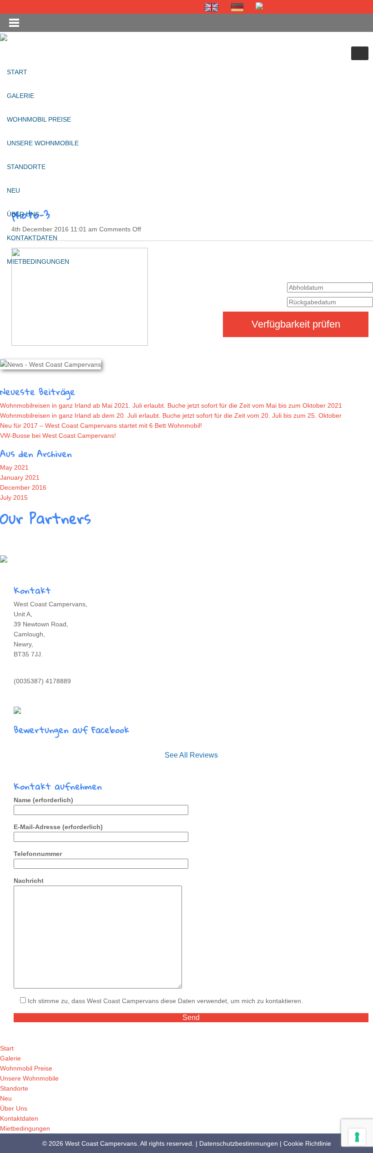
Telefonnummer (38, 853)
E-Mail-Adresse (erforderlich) (58, 826)
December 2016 (23, 487)
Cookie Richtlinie (307, 1143)
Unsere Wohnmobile (43, 143)
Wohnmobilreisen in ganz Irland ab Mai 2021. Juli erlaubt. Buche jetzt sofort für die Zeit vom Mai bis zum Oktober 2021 (171, 405)
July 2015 (14, 497)
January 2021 (20, 477)
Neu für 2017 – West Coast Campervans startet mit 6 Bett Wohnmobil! (101, 425)
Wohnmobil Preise (39, 119)
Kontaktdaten (32, 237)
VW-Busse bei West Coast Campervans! (58, 435)
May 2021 (14, 467)
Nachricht (29, 880)
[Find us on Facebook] (312, 7)
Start (17, 72)
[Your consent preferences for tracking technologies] (357, 1137)
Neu (13, 190)
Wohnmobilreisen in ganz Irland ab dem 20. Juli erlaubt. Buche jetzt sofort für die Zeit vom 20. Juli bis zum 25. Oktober (171, 415)
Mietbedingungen (38, 261)
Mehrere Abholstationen (41, 558)
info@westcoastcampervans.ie (57, 691)
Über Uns (23, 214)
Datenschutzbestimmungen (238, 1143)
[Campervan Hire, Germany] (237, 7)
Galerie (20, 95)
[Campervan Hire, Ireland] (212, 7)
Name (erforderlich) (43, 800)
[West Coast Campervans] (3, 37)
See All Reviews (191, 755)
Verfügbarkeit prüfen (296, 324)
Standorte (26, 166)
